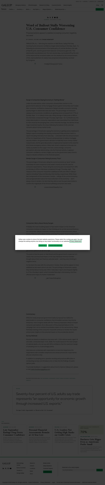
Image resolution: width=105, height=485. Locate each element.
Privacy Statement (75, 241)
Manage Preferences (55, 245)
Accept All (43, 245)
